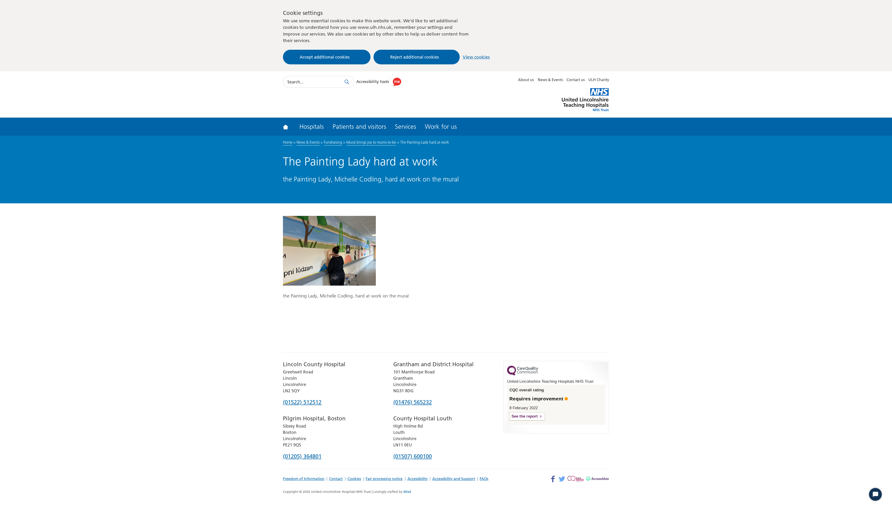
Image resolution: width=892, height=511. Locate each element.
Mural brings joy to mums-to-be (371, 142)
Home (287, 142)
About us (526, 79)
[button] (379, 82)
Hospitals (311, 126)
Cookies (354, 479)
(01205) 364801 (302, 457)
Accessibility (417, 479)
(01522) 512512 (302, 402)
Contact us (576, 79)
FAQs (484, 479)
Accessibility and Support (453, 479)
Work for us (441, 126)
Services (405, 126)
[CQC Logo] (522, 374)
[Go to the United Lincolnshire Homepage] (289, 127)
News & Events (550, 79)
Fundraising (333, 142)
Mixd (407, 492)
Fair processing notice (384, 479)
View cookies (476, 57)
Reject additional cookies (414, 57)
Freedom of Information (304, 479)
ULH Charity (598, 79)
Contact (336, 479)
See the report (525, 416)
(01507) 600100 (412, 457)
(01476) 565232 (412, 402)
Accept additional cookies (325, 57)
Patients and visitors (359, 126)
